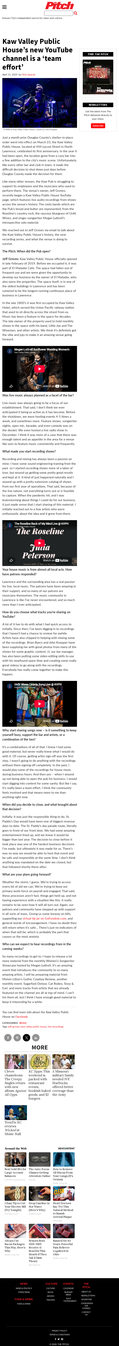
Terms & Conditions (59, 1335)
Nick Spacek (28, 74)
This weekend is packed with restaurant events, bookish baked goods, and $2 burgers (40, 1085)
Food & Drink (24, 1304)
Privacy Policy (59, 1331)
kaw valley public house (33, 1026)
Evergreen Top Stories (87, 1305)
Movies (50, 1296)
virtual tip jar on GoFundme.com (44, 918)
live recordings (56, 1026)
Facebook (21, 1016)
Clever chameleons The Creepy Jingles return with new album (15, 1083)
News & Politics (24, 1288)
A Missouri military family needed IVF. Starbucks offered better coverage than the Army (63, 1083)
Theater (50, 1300)
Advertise (86, 1299)
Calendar (68, 1288)
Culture (50, 1288)
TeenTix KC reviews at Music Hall (13, 1128)
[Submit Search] (75, 13)
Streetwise (24, 1292)
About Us (86, 1292)
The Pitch (59, 5)
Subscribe (98, 126)
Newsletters (88, 1296)
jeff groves (14, 1026)
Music (23, 1023)
